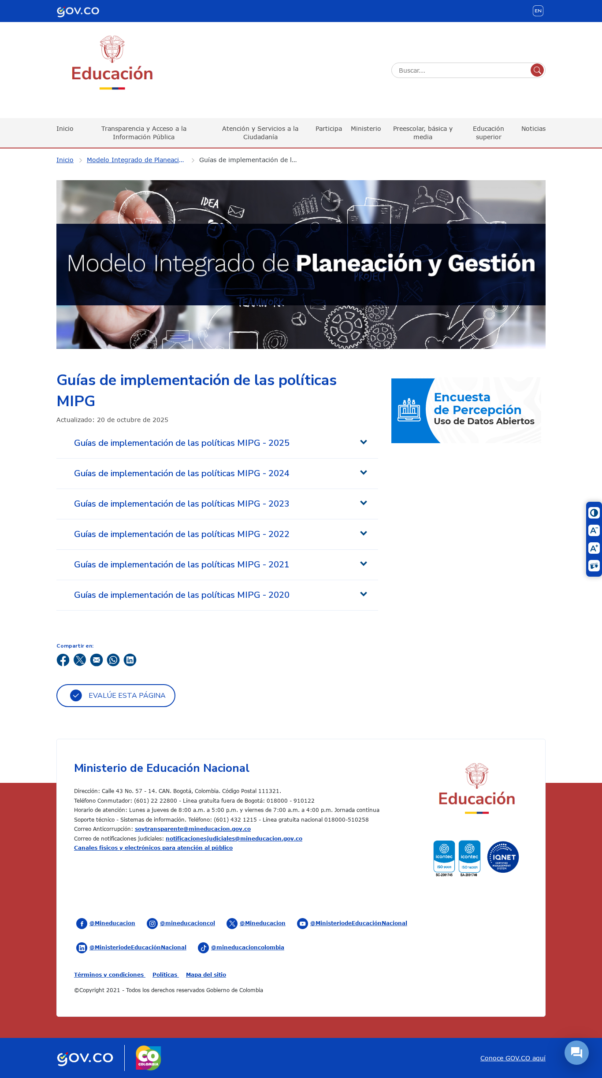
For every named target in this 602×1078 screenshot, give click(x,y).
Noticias (533, 128)
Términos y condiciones (109, 974)
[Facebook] (63, 659)
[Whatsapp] (113, 659)
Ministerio (366, 128)
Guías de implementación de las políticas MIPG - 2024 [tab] (182, 473)
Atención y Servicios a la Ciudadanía (260, 132)
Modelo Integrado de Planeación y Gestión (142, 159)
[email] (96, 659)
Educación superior (488, 132)
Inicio (65, 128)
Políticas (165, 974)
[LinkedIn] (130, 659)
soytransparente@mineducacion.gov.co (193, 829)
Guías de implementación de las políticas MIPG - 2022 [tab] (182, 534)
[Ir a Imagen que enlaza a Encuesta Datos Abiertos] (466, 409)
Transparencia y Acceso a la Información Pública (143, 132)
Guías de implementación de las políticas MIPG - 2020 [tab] (182, 595)
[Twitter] (79, 659)
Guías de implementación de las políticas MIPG (254, 159)
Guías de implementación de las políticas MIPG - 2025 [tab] (182, 443)
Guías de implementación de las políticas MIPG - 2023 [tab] (182, 504)
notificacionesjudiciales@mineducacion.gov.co (234, 838)
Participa (329, 128)
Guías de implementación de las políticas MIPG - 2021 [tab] (182, 564)
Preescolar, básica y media (423, 132)
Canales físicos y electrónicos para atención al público (153, 848)
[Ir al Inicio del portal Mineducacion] (476, 789)
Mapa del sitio (206, 974)
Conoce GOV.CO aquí (513, 1058)
